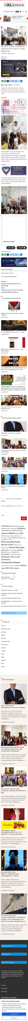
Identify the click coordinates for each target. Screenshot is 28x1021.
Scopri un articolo (9, 11)
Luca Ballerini (4, 539)
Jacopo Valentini (12, 538)
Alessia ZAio (13, 528)
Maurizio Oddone (7, 545)
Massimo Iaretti (11, 53)
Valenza (23, 565)
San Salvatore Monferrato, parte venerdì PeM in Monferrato (11, 750)
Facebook (3, 985)
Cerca (2, 515)
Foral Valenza (7, 536)
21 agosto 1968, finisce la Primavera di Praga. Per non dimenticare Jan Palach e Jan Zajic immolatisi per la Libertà (13, 920)
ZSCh (7, 568)
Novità (2, 654)
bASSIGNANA (21, 528)
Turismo (17, 565)
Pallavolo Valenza (5, 547)
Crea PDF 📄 (21, 247)
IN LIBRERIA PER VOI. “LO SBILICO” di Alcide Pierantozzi (12, 833)
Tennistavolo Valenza (10, 562)
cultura (11, 533)
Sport (2, 663)
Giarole (19, 536)
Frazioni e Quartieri (5, 641)
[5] (14, 61)
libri (24, 538)
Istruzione (3, 647)
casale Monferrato (6, 530)
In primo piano (4, 644)
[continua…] (6, 718)
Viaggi (3, 568)
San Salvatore (5, 554)
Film (21, 533)
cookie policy (4, 991)
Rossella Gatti (15, 552)
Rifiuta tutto (14, 1018)
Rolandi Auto (4, 552)
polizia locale (5, 550)
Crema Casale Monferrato (11, 276)
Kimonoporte (20, 537)
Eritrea (17, 533)
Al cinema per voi (7, 526)
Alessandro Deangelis (19, 526)
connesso (8, 505)
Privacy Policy (4, 988)
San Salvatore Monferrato (15, 554)
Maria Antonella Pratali (10, 542)
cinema (4, 533)
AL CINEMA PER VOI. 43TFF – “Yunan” (13, 332)
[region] (14, 1010)
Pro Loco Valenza (13, 550)
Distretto (3, 635)
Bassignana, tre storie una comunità (10, 433)
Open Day (20, 544)
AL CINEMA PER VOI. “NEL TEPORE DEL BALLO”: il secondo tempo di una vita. (13, 368)
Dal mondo (3, 632)
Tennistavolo (5, 559)
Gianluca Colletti (13, 536)
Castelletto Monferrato (17, 530)
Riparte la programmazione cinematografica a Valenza (13, 606)
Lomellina (3, 650)
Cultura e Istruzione (5, 628)
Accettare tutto (14, 1014)
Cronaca (3, 625)
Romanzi (9, 552)
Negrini (15, 544)
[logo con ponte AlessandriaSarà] (14, 258)
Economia (3, 638)
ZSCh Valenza (14, 568)
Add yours (3, 501)
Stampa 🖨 (11, 247)
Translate (11, 579)
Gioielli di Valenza (4, 537)
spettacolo (5, 557)
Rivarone (20, 550)
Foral (2, 536)
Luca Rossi (9, 539)
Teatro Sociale (15, 557)
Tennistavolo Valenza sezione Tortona (8, 565)
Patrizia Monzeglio (16, 547)
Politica (2, 657)
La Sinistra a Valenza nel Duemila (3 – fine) (17, 17)
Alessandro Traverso (6, 528)
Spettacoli (3, 660)
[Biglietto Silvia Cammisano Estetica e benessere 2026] (14, 99)
